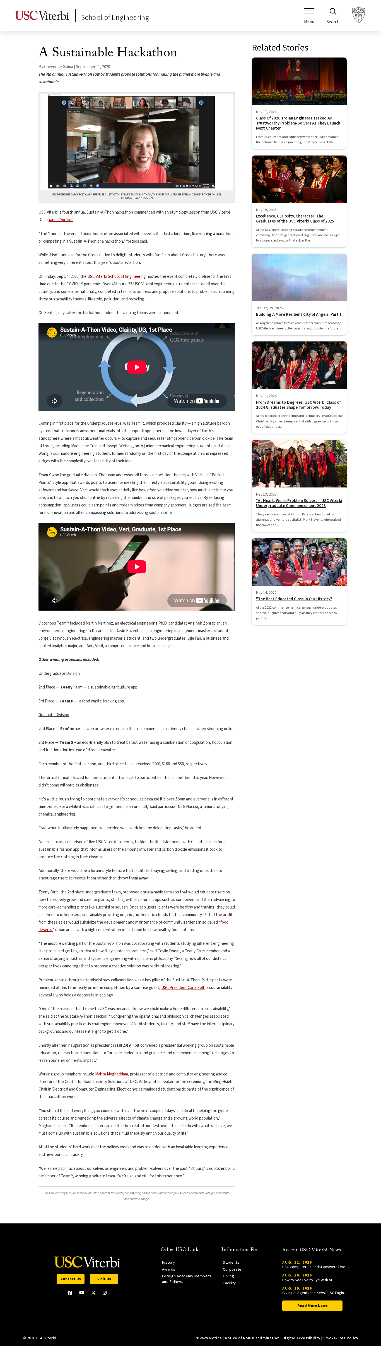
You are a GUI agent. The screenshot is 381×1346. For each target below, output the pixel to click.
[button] (309, 18)
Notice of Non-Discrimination (252, 1338)
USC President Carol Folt (182, 988)
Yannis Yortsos (61, 220)
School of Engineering (115, 17)
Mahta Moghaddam (111, 1074)
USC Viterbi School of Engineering (116, 276)
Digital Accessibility (301, 1338)
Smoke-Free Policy (340, 1338)
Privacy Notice (208, 1338)
